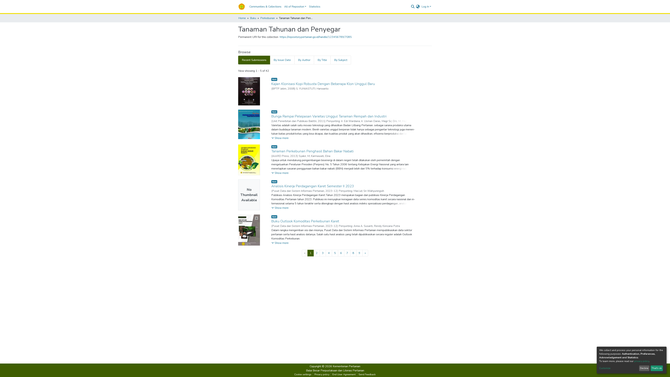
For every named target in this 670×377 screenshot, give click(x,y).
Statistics (314, 7)
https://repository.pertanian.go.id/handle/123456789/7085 (316, 37)
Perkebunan (267, 18)
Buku (253, 18)
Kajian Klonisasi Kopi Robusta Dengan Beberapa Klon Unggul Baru (323, 84)
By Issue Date (282, 60)
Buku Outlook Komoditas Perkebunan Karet (305, 221)
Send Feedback (367, 374)
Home (242, 18)
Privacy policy (321, 374)
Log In (425, 7)
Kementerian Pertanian (346, 366)
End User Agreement (344, 374)
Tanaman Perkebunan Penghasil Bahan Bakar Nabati (312, 151)
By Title (322, 60)
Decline (644, 368)
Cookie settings (302, 374)
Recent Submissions (254, 60)
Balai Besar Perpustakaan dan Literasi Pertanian (335, 370)
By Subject (340, 60)
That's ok (657, 368)
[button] (418, 7)
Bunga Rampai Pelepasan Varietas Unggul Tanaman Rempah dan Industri (328, 116)
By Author (304, 60)
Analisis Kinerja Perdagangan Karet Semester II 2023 (312, 186)
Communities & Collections (265, 7)
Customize (605, 368)
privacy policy (641, 361)
